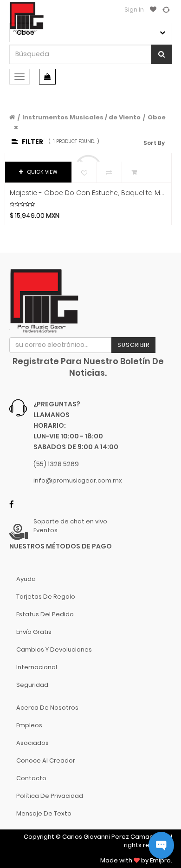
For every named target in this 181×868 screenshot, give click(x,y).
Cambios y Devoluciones (54, 649)
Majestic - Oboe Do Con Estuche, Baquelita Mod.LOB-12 (88, 192)
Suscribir (133, 345)
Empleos (29, 725)
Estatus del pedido (45, 614)
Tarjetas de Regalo (45, 596)
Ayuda (26, 578)
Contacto (31, 778)
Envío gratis (34, 631)
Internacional (36, 667)
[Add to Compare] (166, 9)
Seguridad (32, 684)
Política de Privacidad (49, 795)
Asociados (32, 742)
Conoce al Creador (45, 760)
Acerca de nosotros (47, 707)
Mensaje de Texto (43, 813)
